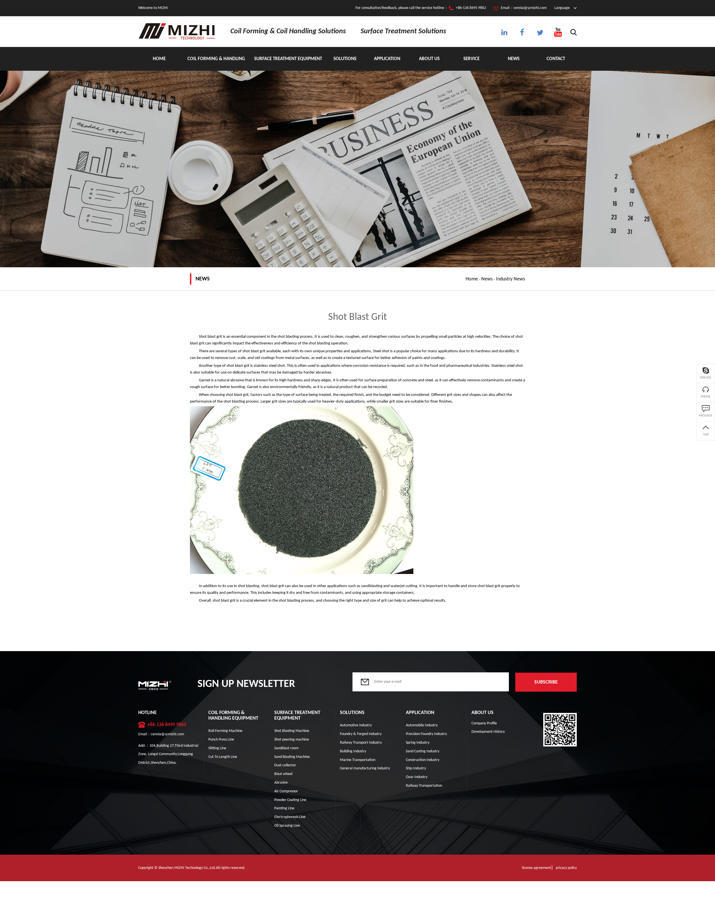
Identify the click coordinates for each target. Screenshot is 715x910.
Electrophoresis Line (290, 817)
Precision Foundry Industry (426, 734)
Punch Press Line (221, 740)
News (513, 58)
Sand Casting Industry (422, 751)
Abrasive (281, 783)
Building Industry (353, 751)
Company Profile (484, 723)
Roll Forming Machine (225, 731)
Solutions (344, 58)
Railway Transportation (424, 786)
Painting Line (284, 808)
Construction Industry (422, 760)
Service (471, 58)
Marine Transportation (357, 760)
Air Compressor (286, 791)
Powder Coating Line (290, 800)
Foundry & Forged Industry (361, 734)
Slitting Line (217, 748)
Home (159, 58)
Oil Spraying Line (287, 826)
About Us (429, 58)
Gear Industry (416, 777)
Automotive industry (356, 725)
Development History (488, 732)
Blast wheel (283, 774)
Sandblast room (286, 748)
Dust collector (285, 765)
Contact (556, 58)
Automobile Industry (422, 725)
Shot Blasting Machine (291, 731)
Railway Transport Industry (361, 743)
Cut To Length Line (222, 757)
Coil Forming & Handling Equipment (216, 63)
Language (562, 8)
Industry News (510, 279)
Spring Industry (417, 743)
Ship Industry (416, 768)
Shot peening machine (291, 740)
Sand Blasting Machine (292, 757)
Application (387, 58)
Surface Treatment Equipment (288, 58)
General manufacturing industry (365, 768)
